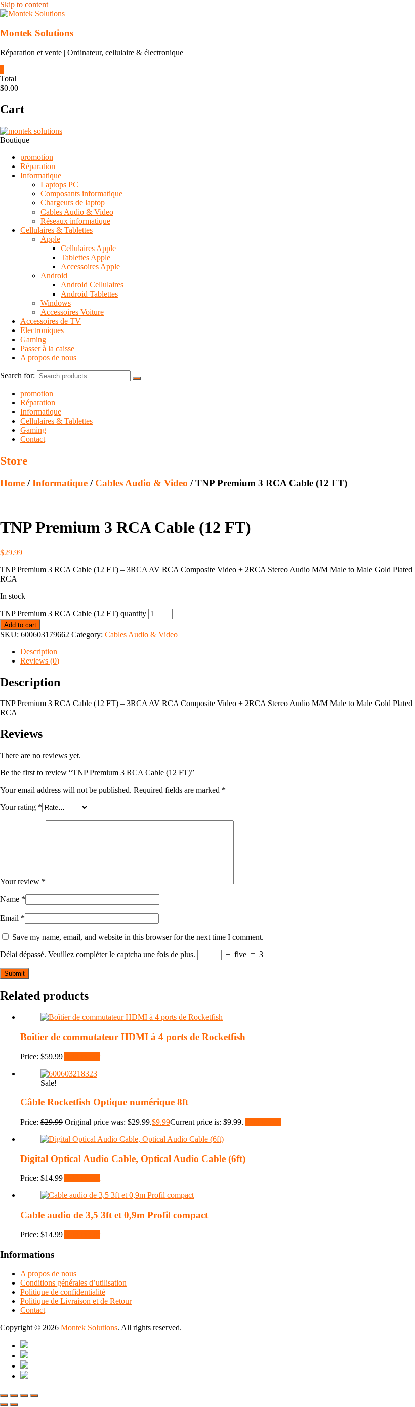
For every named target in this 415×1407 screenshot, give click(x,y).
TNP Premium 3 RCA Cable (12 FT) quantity (73, 613)
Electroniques (42, 330)
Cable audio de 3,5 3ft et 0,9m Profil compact (114, 1215)
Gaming (33, 339)
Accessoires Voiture (72, 312)
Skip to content (24, 4)
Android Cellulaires (92, 284)
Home (12, 483)
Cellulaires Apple (88, 248)
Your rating (21, 807)
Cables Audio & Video (76, 212)
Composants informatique (81, 193)
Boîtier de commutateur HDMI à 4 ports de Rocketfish (132, 1036)
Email (12, 918)
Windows (55, 303)
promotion (36, 157)
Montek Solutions (36, 33)
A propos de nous (48, 357)
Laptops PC (59, 184)
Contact (32, 439)
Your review (23, 881)
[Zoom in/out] (4, 1395)
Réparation (37, 166)
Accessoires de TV (50, 321)
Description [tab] (38, 651)
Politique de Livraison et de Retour (76, 1301)
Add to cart (20, 625)
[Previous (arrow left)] (4, 1404)
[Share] (24, 1395)
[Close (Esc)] (34, 1395)
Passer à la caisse (47, 348)
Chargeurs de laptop (72, 202)
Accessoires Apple (90, 266)
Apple (50, 239)
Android (53, 275)
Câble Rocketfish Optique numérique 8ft (104, 1102)
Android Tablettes (89, 293)
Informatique (40, 175)
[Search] (137, 378)
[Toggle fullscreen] (14, 1395)
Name (12, 899)
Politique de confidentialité (62, 1292)
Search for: (17, 375)
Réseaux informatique (75, 221)
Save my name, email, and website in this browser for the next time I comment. (138, 937)
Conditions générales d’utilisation (73, 1282)
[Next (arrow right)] (14, 1404)
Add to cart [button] (82, 1056)
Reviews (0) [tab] (39, 660)
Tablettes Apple (85, 257)
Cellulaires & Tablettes (56, 230)
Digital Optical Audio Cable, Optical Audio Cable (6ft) (132, 1158)
